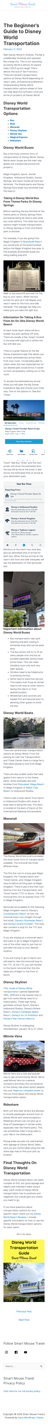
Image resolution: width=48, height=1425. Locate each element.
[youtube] (26, 1352)
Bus (12, 120)
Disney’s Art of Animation (25, 1015)
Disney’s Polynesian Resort (29, 920)
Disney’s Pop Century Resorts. (19, 1018)
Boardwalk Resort (32, 241)
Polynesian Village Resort (31, 784)
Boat (12, 123)
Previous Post (24, 1311)
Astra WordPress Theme (30, 1417)
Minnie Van (16, 134)
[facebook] (17, 1352)
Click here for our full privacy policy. (22, 1391)
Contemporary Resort (14, 913)
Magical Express (19, 137)
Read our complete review (26, 1090)
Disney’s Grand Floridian (20, 924)
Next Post (24, 1319)
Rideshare (15, 140)
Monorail (14, 127)
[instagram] (7, 1352)
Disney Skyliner (18, 130)
